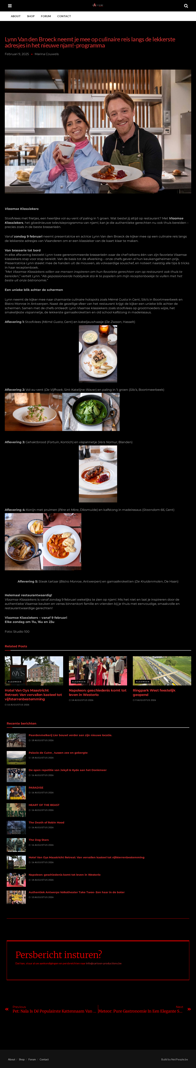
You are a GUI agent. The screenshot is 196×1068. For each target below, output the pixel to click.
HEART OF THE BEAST (44, 805)
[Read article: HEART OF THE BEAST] (16, 810)
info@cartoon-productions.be (104, 963)
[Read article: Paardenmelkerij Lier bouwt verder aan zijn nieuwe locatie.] (16, 740)
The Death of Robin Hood (46, 822)
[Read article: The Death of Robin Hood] (16, 828)
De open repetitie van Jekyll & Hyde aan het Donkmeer (68, 770)
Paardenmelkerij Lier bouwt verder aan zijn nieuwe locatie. (70, 735)
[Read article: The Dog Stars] (16, 845)
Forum (46, 16)
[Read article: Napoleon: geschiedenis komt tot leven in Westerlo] (98, 670)
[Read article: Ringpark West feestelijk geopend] (162, 670)
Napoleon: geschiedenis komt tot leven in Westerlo (98, 692)
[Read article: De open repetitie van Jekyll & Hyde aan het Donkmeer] (16, 775)
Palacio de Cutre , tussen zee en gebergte (58, 752)
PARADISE (36, 787)
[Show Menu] (10, 5)
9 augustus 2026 (145, 700)
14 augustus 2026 (82, 700)
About (16, 16)
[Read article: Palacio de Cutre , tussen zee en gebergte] (16, 758)
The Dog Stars (39, 840)
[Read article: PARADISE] (16, 793)
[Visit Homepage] (98, 6)
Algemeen (15, 681)
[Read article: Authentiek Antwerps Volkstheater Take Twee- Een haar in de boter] (16, 897)
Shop (31, 16)
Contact (64, 16)
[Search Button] (186, 5)
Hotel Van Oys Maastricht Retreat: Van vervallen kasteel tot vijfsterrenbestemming (33, 694)
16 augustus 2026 (18, 704)
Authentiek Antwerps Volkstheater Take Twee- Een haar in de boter (77, 892)
